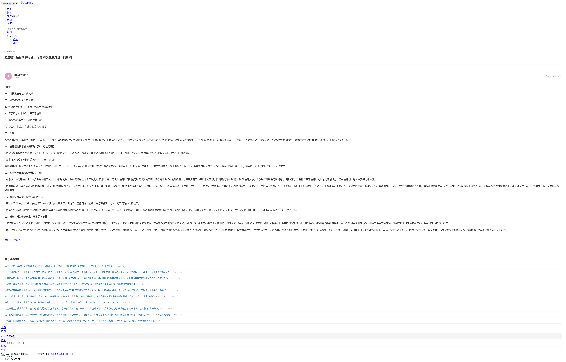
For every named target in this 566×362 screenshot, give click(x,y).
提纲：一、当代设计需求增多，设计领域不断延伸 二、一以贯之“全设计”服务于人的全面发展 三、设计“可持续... (63, 302)
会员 (12, 36)
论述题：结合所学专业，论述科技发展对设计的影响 (38, 57)
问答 (9, 12)
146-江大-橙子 (21, 75)
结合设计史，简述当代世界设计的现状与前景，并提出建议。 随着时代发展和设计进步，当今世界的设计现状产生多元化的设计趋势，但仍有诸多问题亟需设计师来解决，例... (85, 308)
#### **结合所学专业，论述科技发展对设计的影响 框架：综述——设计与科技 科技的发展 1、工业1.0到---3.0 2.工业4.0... (60, 266)
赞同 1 (8, 240)
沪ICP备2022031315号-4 (60, 354)
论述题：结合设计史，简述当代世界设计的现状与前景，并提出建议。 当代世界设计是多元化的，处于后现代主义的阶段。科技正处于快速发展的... (72, 284)
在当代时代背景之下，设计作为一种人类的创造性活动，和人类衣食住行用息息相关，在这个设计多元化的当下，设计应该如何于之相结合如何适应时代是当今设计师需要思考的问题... (88, 315)
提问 (9, 32)
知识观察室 (13, 16)
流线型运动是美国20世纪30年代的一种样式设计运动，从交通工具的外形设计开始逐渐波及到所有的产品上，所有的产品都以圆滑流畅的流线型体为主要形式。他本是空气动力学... (86, 290)
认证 (9, 23)
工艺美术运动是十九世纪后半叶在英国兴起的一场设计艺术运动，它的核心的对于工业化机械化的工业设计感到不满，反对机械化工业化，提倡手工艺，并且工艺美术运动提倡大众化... (88, 272)
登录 (15, 39)
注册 (15, 43)
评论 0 (17, 240)
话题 (9, 20)
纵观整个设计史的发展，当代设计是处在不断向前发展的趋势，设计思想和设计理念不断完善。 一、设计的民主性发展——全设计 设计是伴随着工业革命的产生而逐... (81, 321)
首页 (9, 9)
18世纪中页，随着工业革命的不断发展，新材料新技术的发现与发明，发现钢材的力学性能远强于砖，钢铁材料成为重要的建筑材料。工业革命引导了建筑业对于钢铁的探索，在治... (87, 278)
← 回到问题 (9, 51)
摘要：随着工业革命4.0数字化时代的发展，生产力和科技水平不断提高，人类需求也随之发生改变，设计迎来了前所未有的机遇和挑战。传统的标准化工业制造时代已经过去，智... (87, 296)
